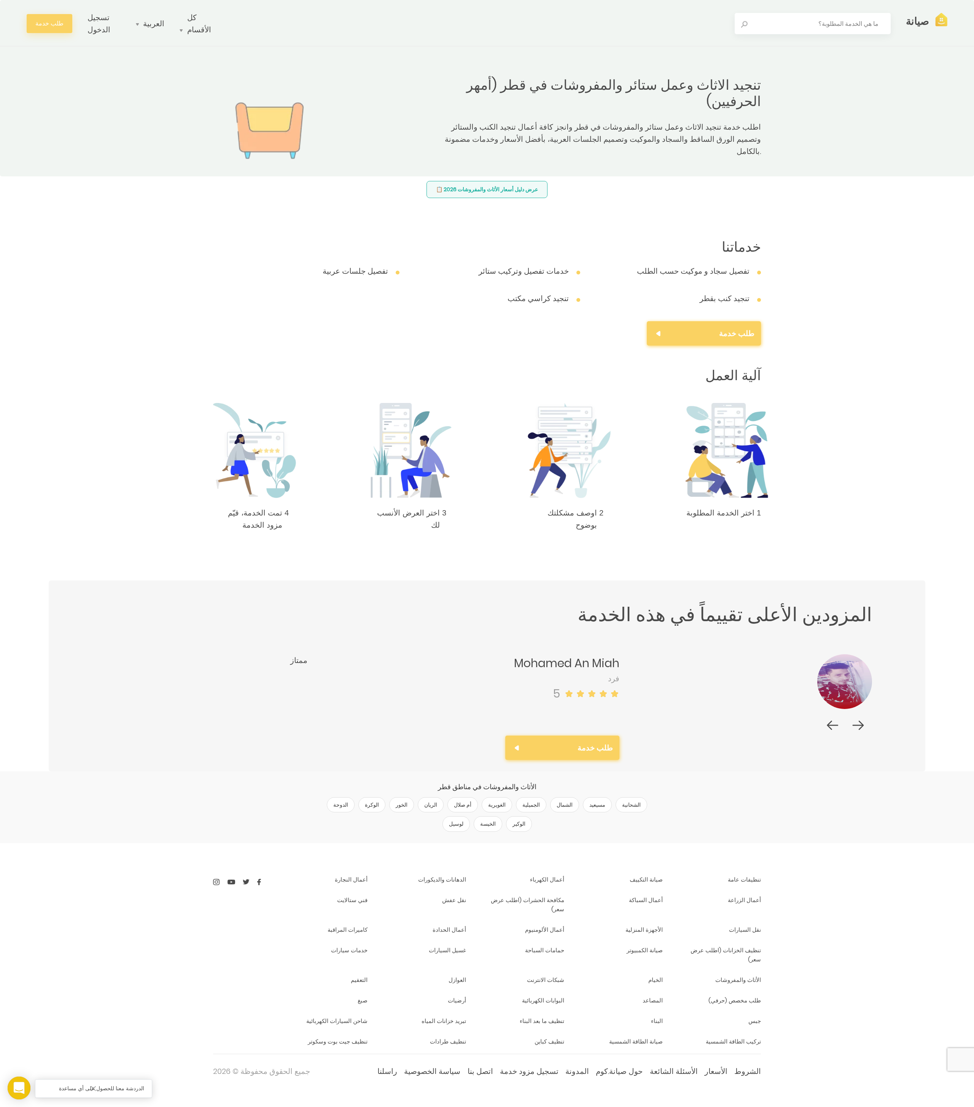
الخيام (655, 980)
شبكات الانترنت (545, 980)
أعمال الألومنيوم (544, 930)
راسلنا (387, 1071)
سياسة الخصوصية (432, 1071)
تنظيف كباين (549, 1041)
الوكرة (372, 805)
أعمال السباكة (645, 900)
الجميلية (531, 805)
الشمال (565, 805)
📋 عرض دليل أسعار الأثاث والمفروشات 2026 (487, 189)
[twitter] (246, 881)
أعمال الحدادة (449, 930)
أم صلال (462, 805)
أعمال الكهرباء (547, 879)
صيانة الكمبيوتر (644, 950)
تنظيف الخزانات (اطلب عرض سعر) (726, 954)
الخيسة (488, 824)
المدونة (577, 1071)
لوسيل (456, 824)
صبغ (363, 1000)
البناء (656, 1021)
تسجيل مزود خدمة (529, 1071)
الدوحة (340, 805)
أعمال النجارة (351, 879)
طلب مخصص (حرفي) (734, 1000)
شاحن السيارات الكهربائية (337, 1021)
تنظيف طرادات (448, 1041)
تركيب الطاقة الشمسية (733, 1041)
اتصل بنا (480, 1071)
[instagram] (216, 881)
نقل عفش (454, 900)
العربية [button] (153, 23)
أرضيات (457, 1000)
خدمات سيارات (349, 950)
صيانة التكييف (646, 879)
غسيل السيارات (447, 950)
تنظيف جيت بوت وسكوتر (338, 1041)
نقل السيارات (745, 930)
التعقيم (359, 980)
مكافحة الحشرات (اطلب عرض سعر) (527, 904)
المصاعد (652, 1000)
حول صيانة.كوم (619, 1071)
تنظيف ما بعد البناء (542, 1021)
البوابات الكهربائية (543, 1000)
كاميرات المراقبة (348, 930)
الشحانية (631, 805)
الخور (401, 805)
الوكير (518, 824)
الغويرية (497, 805)
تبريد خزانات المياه (444, 1021)
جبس (754, 1021)
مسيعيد (597, 805)
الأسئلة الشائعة (674, 1071)
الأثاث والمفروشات (738, 980)
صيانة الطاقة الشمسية (635, 1041)
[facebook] (259, 881)
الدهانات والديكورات (442, 879)
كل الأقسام (199, 23)
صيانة (917, 21)
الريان (430, 805)
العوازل (457, 980)
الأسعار (716, 1071)
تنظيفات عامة (744, 879)
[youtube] (231, 881)
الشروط (747, 1071)
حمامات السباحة (544, 950)
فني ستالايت (352, 900)
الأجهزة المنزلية (643, 930)
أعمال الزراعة (744, 900)
